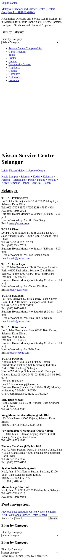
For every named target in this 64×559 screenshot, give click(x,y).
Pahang (41, 179)
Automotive (15, 77)
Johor (26, 182)
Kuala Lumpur (9, 176)
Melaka (52, 179)
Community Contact (20, 64)
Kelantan (48, 176)
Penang (5, 179)
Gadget (13, 70)
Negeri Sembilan (10, 182)
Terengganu (19, 179)
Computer (14, 73)
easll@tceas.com (18, 289)
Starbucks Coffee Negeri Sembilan (28, 511)
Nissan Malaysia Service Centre (27, 170)
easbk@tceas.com (19, 321)
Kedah (36, 176)
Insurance (14, 80)
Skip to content (9, 2)
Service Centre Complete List (25, 48)
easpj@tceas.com (19, 223)
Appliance (14, 67)
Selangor (25, 176)
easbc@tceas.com (19, 352)
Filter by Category (11, 39)
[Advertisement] (32, 116)
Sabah (47, 182)
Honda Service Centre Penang (24, 514)
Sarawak (36, 182)
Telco (12, 54)
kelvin (4, 170)
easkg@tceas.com (19, 258)
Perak (31, 179)
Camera (13, 61)
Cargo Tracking (17, 51)
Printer (12, 57)
